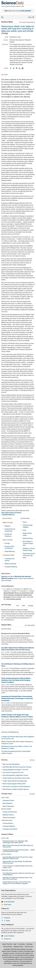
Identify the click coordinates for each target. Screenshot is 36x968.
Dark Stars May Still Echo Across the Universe (17, 767)
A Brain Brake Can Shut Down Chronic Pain (16, 778)
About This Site (7, 944)
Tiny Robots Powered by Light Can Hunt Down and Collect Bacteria (18, 874)
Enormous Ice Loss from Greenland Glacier (15, 633)
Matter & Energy (8, 522)
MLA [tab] (17, 606)
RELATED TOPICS (7, 518)
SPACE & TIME (5, 797)
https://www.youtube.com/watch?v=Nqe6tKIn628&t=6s (11, 513)
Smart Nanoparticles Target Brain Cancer (15, 775)
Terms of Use (29, 947)
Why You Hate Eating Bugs (11, 764)
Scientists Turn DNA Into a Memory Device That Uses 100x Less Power (17, 878)
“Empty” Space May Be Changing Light (15, 781)
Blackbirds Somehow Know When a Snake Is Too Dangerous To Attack (16, 747)
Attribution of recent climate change (29, 549)
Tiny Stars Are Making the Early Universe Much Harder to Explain (16, 752)
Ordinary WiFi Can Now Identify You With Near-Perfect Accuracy (17, 862)
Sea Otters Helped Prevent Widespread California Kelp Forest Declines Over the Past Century (17, 649)
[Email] (22, 68)
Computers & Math (8, 555)
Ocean (25, 522)
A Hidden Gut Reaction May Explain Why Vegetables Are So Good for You (17, 738)
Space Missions (7, 803)
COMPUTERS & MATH (6, 820)
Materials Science (8, 815)
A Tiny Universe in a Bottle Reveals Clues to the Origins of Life (17, 866)
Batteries (7, 526)
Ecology (7, 543)
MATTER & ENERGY (6, 809)
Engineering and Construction (10, 530)
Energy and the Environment (9, 547)
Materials (4, 576)
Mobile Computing (10, 564)
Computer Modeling (11, 567)
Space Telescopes (8, 806)
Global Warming (10, 551)
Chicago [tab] (30, 606)
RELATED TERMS (25, 518)
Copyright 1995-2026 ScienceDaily (14, 949)
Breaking (4, 760)
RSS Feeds (7, 905)
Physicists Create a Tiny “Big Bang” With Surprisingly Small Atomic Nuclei (15, 842)
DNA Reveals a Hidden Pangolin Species (16, 789)
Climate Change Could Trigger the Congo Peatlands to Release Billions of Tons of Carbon (17, 716)
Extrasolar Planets (8, 800)
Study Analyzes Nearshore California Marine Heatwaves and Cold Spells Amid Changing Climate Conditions (16, 680)
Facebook (7, 918)
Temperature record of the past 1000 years (29, 555)
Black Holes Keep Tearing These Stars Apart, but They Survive (18, 846)
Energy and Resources (8, 535)
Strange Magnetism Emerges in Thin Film (15, 770)
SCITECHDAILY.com (14, 732)
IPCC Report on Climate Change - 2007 (28, 543)
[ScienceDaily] (12, 3)
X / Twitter (7, 921)
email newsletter (25, 11)
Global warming (28, 538)
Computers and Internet (9, 560)
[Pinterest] (17, 68)
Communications (8, 823)
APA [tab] (23, 606)
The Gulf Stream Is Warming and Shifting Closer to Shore (18, 665)
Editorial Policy (18, 947)
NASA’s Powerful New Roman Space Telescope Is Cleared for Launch (17, 742)
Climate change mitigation (28, 526)
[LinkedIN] (20, 68)
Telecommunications (9, 817)
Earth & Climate (7, 540)
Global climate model (27, 534)
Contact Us (7, 939)
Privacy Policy (7, 947)
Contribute (21, 944)
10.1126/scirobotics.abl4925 (12, 599)
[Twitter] (14, 68)
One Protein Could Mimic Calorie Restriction (16, 786)
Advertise (29, 944)
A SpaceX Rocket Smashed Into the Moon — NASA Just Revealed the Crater (19, 850)
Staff (15, 944)
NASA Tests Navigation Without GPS (14, 784)
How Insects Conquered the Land (13, 772)
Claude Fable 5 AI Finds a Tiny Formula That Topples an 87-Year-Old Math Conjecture (16, 882)
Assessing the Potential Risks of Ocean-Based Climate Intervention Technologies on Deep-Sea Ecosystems (17, 698)
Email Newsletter (9, 902)
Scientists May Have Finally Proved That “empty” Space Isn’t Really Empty (18, 858)
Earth (24, 530)
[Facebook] (11, 68)
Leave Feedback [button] (9, 936)
